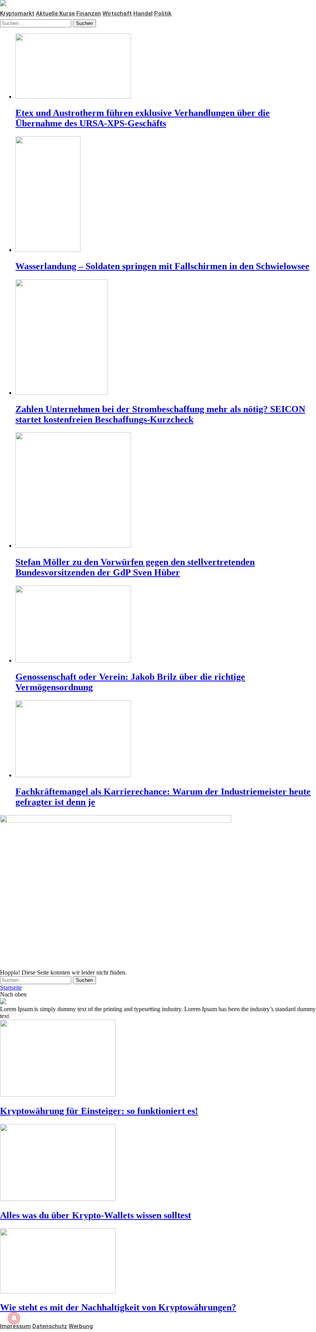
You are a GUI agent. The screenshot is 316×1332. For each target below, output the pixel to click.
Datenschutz (49, 1326)
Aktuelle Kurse (55, 13)
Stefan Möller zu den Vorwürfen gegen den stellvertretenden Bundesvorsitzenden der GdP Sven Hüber (135, 567)
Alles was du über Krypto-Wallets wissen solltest (95, 1215)
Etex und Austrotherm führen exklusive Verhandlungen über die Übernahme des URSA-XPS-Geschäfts (142, 118)
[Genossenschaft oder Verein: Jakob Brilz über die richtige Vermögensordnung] (165, 624)
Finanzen (88, 13)
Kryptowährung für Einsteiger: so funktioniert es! (99, 1111)
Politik (162, 13)
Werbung (81, 1326)
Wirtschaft (117, 13)
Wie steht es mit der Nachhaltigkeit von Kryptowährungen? (118, 1307)
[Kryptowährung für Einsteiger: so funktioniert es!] (158, 1059)
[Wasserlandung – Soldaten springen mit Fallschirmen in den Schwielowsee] (165, 194)
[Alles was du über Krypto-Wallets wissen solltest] (158, 1163)
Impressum (15, 1326)
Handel (143, 13)
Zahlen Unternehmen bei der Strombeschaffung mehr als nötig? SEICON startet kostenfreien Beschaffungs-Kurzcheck (160, 414)
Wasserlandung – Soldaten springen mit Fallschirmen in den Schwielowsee (162, 266)
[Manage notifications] (14, 1318)
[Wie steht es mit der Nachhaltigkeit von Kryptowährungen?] (158, 1261)
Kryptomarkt (17, 13)
